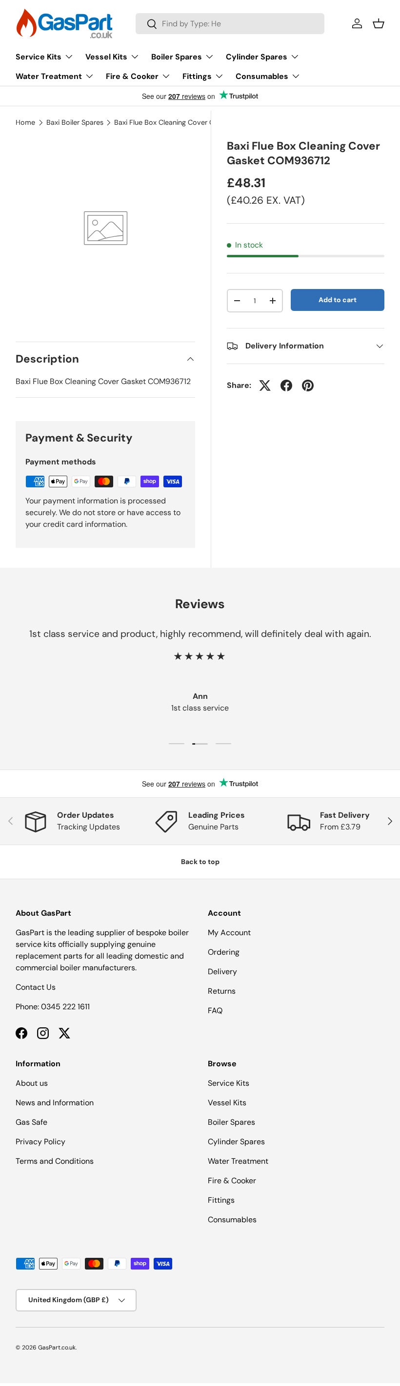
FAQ (215, 1010)
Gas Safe (31, 1122)
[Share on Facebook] (286, 385)
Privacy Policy (40, 1141)
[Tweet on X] (265, 385)
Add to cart (338, 299)
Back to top (200, 861)
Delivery (222, 971)
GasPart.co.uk (57, 1347)
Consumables (232, 1219)
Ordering (224, 952)
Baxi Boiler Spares (74, 122)
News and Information (55, 1102)
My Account (229, 932)
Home (25, 122)
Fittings (221, 1200)
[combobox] (230, 23)
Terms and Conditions (55, 1161)
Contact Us (36, 987)
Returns (222, 991)
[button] (378, 23)
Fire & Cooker (232, 1180)
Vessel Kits (227, 1102)
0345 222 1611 (65, 1006)
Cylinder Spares (236, 1141)
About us (32, 1083)
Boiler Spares (231, 1122)
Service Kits (228, 1083)
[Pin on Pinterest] (308, 385)
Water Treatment (238, 1161)
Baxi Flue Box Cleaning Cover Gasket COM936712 (184, 122)
